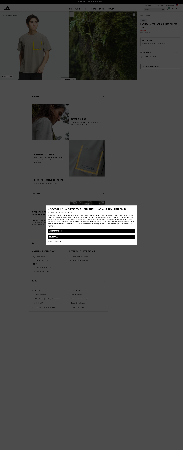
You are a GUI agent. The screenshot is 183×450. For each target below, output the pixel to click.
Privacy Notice (112, 221)
